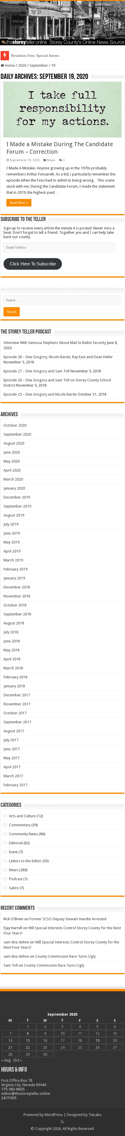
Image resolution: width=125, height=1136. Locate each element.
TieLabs (94, 1115)
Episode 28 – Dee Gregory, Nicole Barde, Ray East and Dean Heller (58, 357)
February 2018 (15, 677)
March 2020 (13, 479)
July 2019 (10, 524)
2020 (22, 65)
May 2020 (11, 461)
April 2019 (11, 551)
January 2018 (14, 686)
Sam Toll (10, 965)
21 (10, 1047)
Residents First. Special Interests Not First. (44, 55)
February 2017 (15, 785)
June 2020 (11, 452)
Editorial (16, 843)
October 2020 (14, 425)
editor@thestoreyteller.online (25, 1093)
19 (97, 1040)
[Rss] (62, 1121)
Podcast (15, 879)
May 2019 (11, 542)
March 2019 (13, 560)
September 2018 (17, 614)
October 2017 (14, 713)
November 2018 (16, 596)
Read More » (19, 203)
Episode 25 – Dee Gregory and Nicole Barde (40, 394)
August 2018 (13, 623)
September (38, 65)
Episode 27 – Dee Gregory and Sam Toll (36, 371)
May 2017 (11, 758)
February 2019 (15, 569)
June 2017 (11, 749)
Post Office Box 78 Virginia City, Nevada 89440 (23, 1082)
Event (13, 852)
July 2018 (10, 632)
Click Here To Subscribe (33, 264)
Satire (14, 888)
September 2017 (17, 722)
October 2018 (14, 605)
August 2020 (13, 443)
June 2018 (11, 641)
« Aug (6, 1060)
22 (28, 1047)
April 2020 (11, 470)
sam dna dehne (16, 942)
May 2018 (11, 650)
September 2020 (17, 434)
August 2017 (13, 731)
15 (28, 1040)
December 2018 (16, 587)
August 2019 (13, 515)
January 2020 (14, 488)
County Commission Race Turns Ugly (65, 956)
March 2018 (13, 668)
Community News (23, 834)
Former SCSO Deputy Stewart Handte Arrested (67, 919)
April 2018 (11, 659)
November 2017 (16, 704)
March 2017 (13, 776)
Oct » (17, 1060)
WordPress (53, 1115)
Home (9, 65)
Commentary (20, 825)
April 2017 (11, 767)
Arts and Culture (22, 816)
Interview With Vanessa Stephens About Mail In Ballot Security (54, 342)
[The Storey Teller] (62, 23)
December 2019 (16, 497)
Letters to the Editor (25, 861)
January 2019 (14, 578)
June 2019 (11, 533)
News (51, 160)
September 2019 (17, 506)
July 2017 (10, 740)
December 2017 (16, 695)
